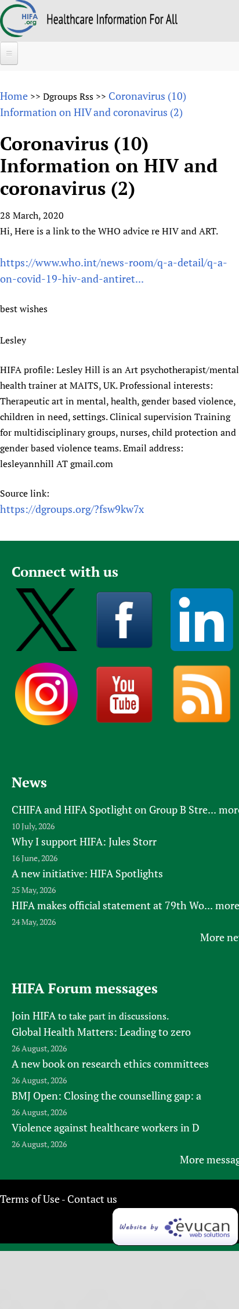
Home (14, 96)
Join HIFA (34, 1015)
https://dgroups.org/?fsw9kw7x (72, 509)
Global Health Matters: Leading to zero (101, 1032)
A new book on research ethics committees (110, 1064)
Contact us (92, 1199)
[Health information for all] (112, 20)
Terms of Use (30, 1199)
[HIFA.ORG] (19, 33)
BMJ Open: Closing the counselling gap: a (106, 1095)
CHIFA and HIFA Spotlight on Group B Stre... (114, 809)
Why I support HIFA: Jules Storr (84, 841)
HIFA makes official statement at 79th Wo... (112, 905)
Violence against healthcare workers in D (106, 1127)
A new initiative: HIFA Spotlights (87, 873)
